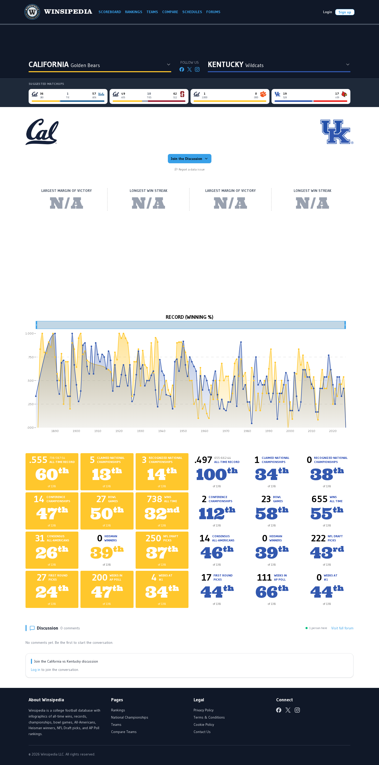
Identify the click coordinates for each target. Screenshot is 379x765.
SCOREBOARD (109, 12)
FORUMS (213, 12)
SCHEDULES (192, 12)
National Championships (129, 717)
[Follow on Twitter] (189, 69)
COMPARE (170, 12)
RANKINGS (133, 12)
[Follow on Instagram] (197, 69)
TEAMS (152, 12)
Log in (35, 669)
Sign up (345, 12)
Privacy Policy (203, 710)
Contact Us (202, 731)
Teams (116, 724)
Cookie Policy (204, 724)
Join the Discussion (186, 158)
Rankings (118, 710)
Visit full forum (342, 628)
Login (327, 12)
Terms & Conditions (209, 717)
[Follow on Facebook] (181, 69)
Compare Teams (124, 731)
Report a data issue (192, 169)
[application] (189, 379)
